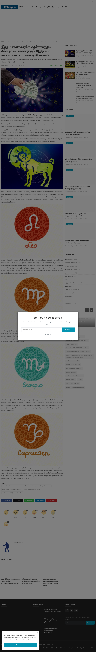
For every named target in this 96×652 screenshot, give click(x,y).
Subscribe (68, 329)
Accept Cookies (20, 645)
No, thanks (48, 334)
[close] (76, 313)
